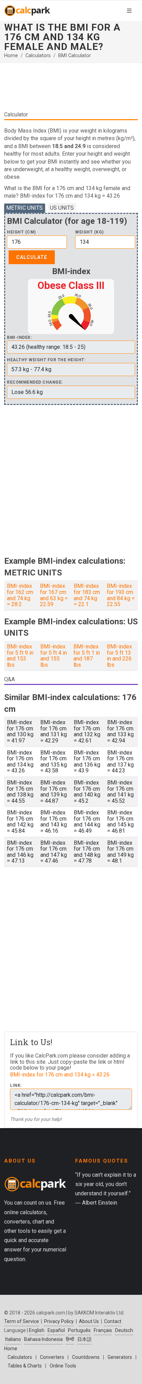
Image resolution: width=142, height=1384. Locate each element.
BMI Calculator (74, 56)
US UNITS (62, 208)
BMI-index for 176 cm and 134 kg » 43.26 (60, 1074)
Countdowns (86, 1357)
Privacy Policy (59, 1321)
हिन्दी (70, 1339)
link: (16, 1085)
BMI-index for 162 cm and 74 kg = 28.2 (20, 595)
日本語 (84, 1339)
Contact (112, 1321)
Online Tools (63, 1366)
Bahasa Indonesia (43, 1339)
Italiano (13, 1339)
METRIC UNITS (24, 208)
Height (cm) (21, 232)
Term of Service (21, 1321)
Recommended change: (35, 382)
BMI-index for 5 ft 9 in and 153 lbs (20, 655)
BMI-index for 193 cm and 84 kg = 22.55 (121, 595)
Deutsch (124, 1330)
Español (56, 1330)
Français (103, 1330)
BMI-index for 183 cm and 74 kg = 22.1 (87, 595)
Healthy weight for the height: (46, 360)
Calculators (38, 56)
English (36, 1330)
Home (11, 56)
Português (79, 1330)
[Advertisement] (71, 89)
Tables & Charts (25, 1366)
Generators (120, 1357)
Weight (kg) (89, 232)
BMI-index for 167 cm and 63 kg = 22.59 (54, 595)
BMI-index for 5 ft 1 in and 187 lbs (86, 655)
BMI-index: (19, 337)
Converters (52, 1357)
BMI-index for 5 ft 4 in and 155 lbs (53, 655)
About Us (89, 1321)
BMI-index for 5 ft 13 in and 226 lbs (119, 655)
